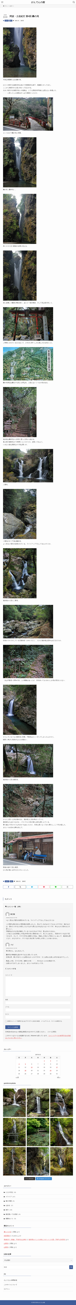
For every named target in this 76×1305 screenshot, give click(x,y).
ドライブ (10, 1196)
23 (50, 1070)
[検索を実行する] (71, 1267)
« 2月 (17, 1077)
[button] (8, 887)
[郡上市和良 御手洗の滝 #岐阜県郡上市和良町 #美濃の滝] (61, 1132)
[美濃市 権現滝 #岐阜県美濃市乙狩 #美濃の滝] (38, 1103)
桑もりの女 (7, 1232)
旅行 (11, 20)
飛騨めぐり (11, 1218)
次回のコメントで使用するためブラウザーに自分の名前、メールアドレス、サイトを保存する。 (35, 1021)
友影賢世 (7, 1236)
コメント (8, 975)
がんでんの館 (38, 2)
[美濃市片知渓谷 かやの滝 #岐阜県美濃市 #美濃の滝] (14, 1103)
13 (31, 1067)
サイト (7, 1014)
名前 (6, 999)
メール (7, 1007)
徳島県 (22, 20)
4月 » (58, 1077)
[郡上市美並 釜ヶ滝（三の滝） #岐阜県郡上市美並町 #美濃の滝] (61, 1161)
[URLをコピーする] (67, 887)
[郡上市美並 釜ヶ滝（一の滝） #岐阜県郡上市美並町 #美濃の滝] (38, 1161)
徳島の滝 (17, 20)
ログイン (7, 1289)
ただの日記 (11, 1192)
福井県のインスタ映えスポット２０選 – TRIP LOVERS (47, 1239)
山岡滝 (6, 1243)
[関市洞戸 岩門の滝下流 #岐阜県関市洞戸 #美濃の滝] (61, 1103)
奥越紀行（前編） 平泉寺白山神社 (15, 1239)
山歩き (6, 20)
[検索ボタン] (74, 2)
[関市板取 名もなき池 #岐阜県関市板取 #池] (38, 1132)
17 (57, 1067)
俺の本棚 (10, 1201)
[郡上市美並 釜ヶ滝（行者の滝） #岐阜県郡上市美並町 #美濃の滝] (14, 1161)
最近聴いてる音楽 (13, 1214)
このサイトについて (10, 1284)
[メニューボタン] (2, 2)
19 (25, 1070)
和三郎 (12, 914)
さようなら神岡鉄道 (10, 1280)
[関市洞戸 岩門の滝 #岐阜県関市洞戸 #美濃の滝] (14, 1132)
